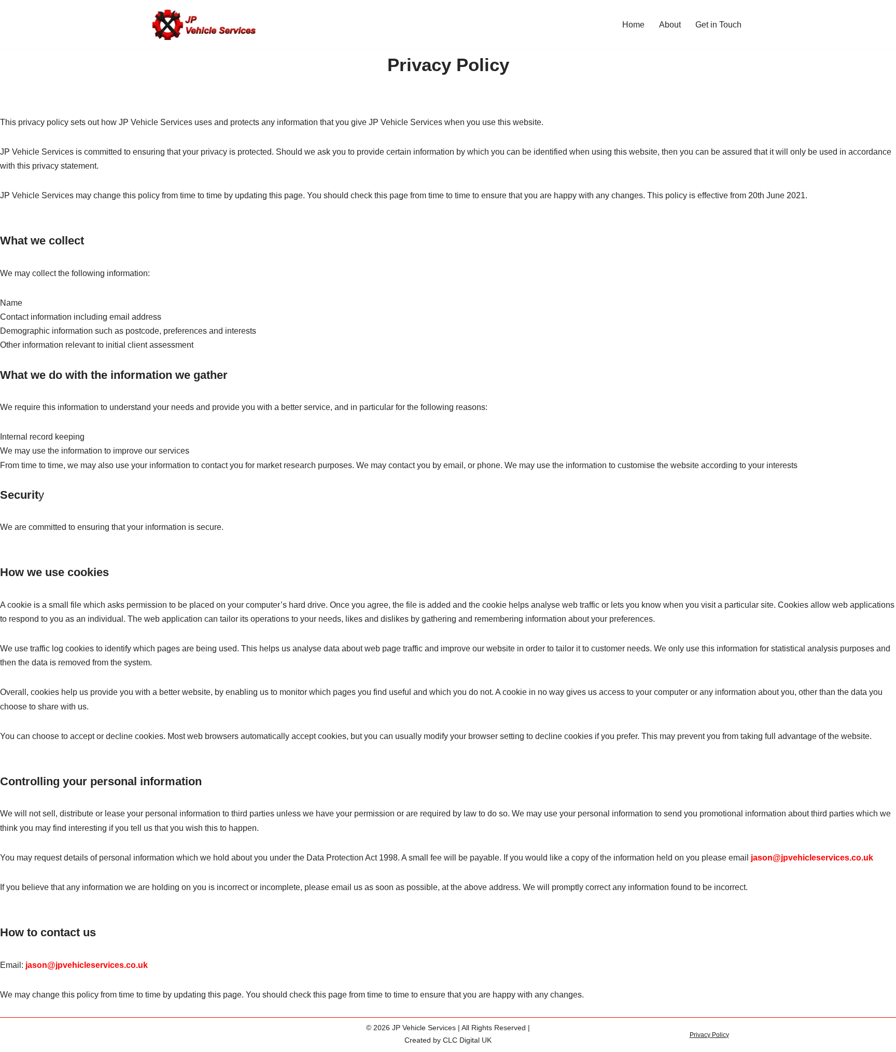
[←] (204, 24)
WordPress (245, 1031)
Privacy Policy (709, 1035)
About (670, 24)
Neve (162, 1031)
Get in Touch (718, 24)
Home (633, 24)
